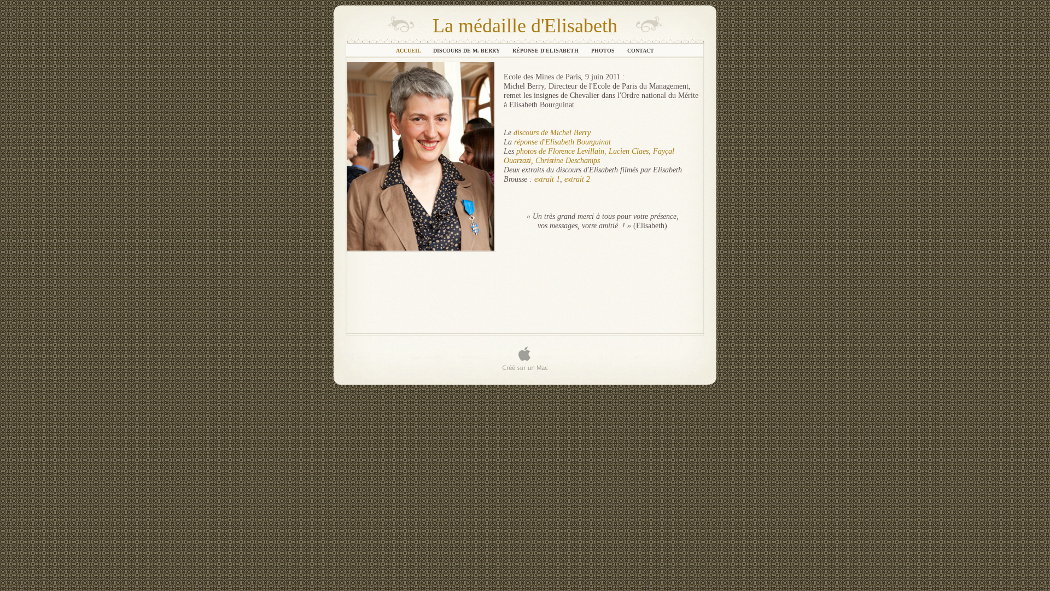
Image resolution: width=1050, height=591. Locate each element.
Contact (640, 51)
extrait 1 (547, 179)
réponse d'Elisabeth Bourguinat (562, 142)
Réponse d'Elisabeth (546, 51)
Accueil (409, 51)
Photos (603, 51)
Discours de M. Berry (467, 51)
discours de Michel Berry (552, 133)
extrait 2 (577, 179)
